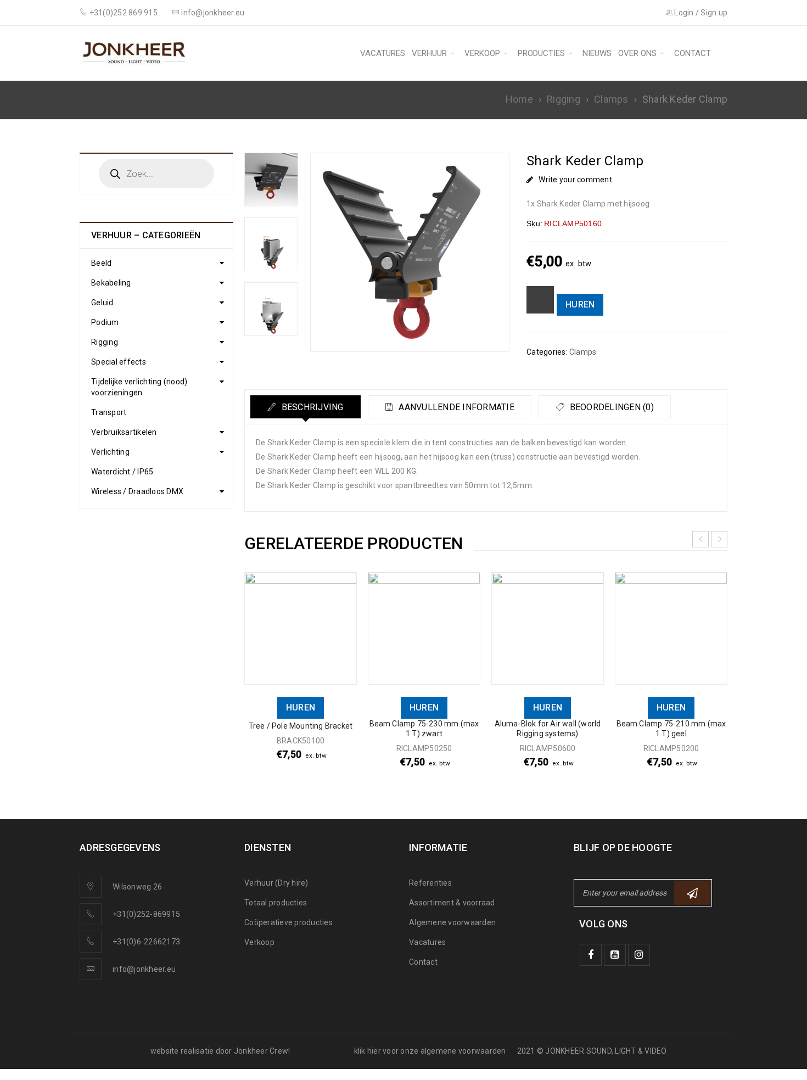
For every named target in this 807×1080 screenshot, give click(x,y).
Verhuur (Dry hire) (276, 882)
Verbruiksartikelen (124, 432)
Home (519, 99)
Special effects (118, 361)
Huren (580, 304)
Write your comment (575, 179)
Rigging (563, 99)
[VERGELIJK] (540, 300)
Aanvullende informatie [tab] (455, 407)
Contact (423, 962)
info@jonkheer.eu (144, 969)
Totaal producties (275, 902)
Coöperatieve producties (288, 922)
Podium (105, 322)
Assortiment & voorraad (452, 902)
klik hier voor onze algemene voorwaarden (430, 1051)
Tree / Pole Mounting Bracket (301, 725)
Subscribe (692, 893)
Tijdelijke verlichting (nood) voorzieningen (139, 387)
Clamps (611, 99)
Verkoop (259, 942)
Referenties (430, 882)
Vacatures (427, 942)
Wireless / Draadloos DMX (137, 491)
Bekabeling (111, 282)
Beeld (101, 263)
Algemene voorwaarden (452, 922)
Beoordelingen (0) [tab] (610, 407)
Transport (108, 412)
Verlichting (110, 451)
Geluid (102, 302)
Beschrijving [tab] (311, 407)
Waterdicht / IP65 (122, 471)
